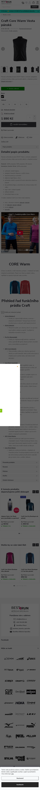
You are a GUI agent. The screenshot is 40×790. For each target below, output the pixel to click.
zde (12, 774)
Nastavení (20, 778)
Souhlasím (20, 785)
